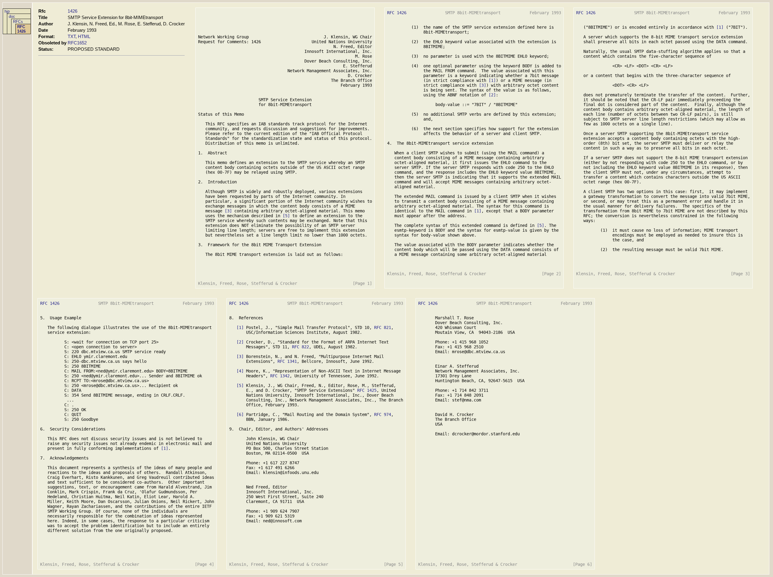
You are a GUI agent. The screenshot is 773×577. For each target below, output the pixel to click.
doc (12, 16)
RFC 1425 (367, 390)
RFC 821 (382, 327)
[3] (228, 210)
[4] (240, 371)
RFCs (18, 21)
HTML (84, 36)
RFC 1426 (21, 29)
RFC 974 (382, 414)
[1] (492, 80)
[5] (286, 215)
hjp (7, 11)
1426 (72, 11)
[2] (492, 94)
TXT (71, 36)
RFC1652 (77, 42)
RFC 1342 (280, 375)
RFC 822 (300, 346)
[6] (240, 414)
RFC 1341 (287, 361)
